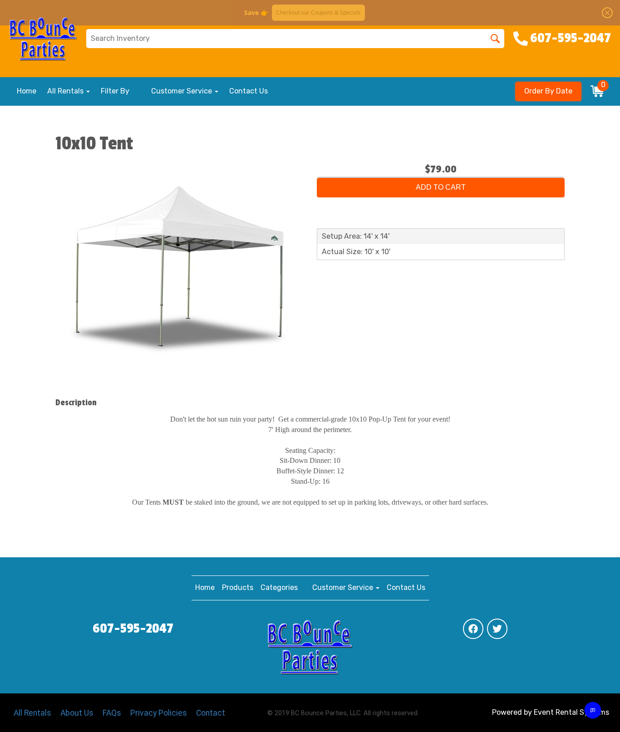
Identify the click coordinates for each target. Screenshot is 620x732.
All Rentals (32, 712)
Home (26, 91)
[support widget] (592, 710)
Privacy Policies (158, 712)
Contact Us (248, 91)
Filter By (115, 91)
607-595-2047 (133, 628)
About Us (76, 712)
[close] (607, 12)
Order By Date (548, 91)
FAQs (112, 712)
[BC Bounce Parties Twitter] (497, 629)
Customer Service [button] (182, 91)
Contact (210, 712)
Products (237, 587)
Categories (279, 587)
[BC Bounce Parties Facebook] (473, 629)
